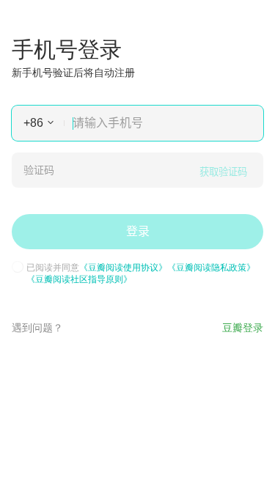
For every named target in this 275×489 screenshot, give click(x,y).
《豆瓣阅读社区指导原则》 (79, 278)
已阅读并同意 (140, 272)
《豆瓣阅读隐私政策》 (211, 266)
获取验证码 (223, 171)
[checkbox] (17, 267)
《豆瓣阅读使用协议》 (123, 266)
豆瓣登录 (242, 327)
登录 (138, 231)
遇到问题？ (37, 327)
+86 (33, 123)
